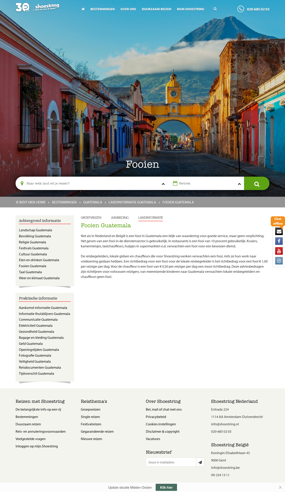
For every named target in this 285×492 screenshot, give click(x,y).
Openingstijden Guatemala (39, 349)
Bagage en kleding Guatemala (41, 337)
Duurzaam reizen (156, 9)
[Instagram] (279, 261)
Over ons (128, 9)
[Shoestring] (44, 10)
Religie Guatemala (32, 242)
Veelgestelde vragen (31, 438)
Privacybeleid (156, 416)
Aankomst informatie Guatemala (43, 307)
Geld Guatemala (31, 343)
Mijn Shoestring (190, 9)
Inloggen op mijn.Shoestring (37, 446)
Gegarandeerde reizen (97, 431)
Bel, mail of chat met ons (164, 409)
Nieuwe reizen (91, 438)
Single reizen (90, 416)
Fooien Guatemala (32, 266)
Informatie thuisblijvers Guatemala (44, 313)
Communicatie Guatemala (38, 319)
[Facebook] (279, 241)
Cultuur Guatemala (33, 254)
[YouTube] (279, 251)
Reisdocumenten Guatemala (40, 367)
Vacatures (153, 438)
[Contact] (279, 231)
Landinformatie (150, 217)
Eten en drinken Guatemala (39, 260)
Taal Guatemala (30, 272)
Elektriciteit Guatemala (36, 325)
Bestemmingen (102, 9)
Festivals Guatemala (34, 248)
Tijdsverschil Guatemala (36, 373)
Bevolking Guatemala (35, 236)
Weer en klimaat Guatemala (39, 278)
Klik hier (166, 487)
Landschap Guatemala (35, 230)
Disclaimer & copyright (162, 431)
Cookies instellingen (161, 424)
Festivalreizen (91, 424)
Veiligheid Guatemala (35, 361)
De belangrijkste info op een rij (38, 409)
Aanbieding (119, 217)
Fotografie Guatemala (35, 355)
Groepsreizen (91, 217)
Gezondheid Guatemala (36, 331)
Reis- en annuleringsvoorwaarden (41, 431)
